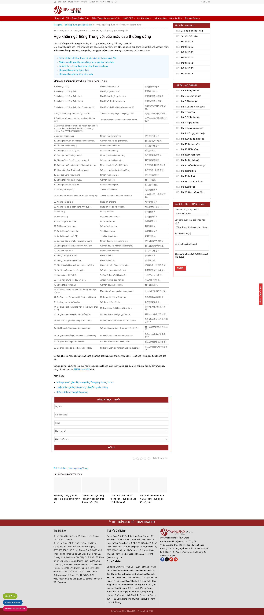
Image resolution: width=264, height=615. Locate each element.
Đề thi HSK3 (187, 52)
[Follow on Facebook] (201, 2)
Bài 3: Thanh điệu (189, 101)
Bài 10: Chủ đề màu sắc (192, 138)
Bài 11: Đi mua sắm (190, 144)
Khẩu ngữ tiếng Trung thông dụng (74, 70)
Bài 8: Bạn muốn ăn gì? (192, 128)
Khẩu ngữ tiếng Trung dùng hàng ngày (76, 74)
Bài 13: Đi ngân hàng (190, 154)
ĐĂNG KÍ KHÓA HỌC (260, 294)
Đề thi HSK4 (187, 57)
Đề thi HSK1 (187, 41)
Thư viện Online (192, 18)
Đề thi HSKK (187, 73)
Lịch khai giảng (160, 18)
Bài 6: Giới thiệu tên (190, 117)
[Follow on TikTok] (167, 559)
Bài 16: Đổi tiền (188, 171)
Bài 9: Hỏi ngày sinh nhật (193, 133)
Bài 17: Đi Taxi (188, 176)
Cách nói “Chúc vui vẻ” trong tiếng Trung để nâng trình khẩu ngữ (123, 498)
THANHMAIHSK (82, 369)
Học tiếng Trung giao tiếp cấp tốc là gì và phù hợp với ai (67, 498)
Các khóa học (143, 18)
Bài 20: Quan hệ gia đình (192, 192)
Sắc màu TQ (175, 18)
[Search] (55, 2)
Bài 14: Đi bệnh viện (190, 160)
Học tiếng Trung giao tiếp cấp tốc (78, 25)
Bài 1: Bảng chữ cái (190, 90)
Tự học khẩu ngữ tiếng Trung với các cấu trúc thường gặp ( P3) (87, 58)
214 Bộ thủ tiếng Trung (192, 30)
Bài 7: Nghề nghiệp (190, 122)
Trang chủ (59, 18)
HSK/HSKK (128, 18)
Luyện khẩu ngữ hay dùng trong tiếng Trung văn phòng (83, 66)
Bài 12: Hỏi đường (190, 149)
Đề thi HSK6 (187, 68)
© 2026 (150, 611)
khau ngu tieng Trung (78, 468)
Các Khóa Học (73, 2)
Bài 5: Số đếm (188, 112)
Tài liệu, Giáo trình (189, 36)
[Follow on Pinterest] (209, 2)
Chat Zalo (10, 596)
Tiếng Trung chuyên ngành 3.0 (105, 18)
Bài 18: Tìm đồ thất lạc (192, 181)
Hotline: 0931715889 (15, 608)
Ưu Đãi (84, 2)
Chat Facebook (12, 602)
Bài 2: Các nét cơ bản (191, 96)
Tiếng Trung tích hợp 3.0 (77, 18)
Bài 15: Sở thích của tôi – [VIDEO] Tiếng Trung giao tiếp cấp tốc (152, 498)
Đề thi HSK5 (187, 63)
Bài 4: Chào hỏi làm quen (193, 106)
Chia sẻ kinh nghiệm (108, 2)
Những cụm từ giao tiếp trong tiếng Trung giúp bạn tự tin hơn (86, 62)
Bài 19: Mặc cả (188, 187)
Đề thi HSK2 (187, 47)
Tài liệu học (93, 2)
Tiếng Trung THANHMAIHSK (123, 611)
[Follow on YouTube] (176, 559)
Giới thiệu (62, 2)
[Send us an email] (204, 2)
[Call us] (206, 2)
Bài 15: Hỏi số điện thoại (193, 165)
